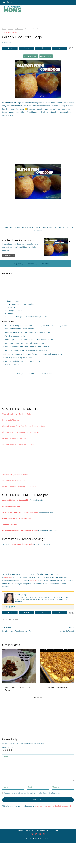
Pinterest (33, 580)
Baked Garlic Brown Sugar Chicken (16, 518)
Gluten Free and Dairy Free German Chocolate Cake (23, 426)
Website (55, 787)
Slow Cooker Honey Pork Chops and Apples (20, 512)
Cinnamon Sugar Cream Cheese (15, 474)
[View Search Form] (72, 2)
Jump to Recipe (31, 56)
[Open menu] (72, 9)
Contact (55, 830)
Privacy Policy (42, 830)
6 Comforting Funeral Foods (55, 687)
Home (4, 29)
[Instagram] (7, 2)
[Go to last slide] (4, 672)
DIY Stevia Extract (67, 629)
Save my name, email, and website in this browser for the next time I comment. (32, 793)
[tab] (34, 697)
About (20, 830)
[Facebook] (4, 2)
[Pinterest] (11, 2)
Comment (7, 757)
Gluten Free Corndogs (10, 619)
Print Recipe (47, 56)
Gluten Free (19, 29)
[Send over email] (59, 48)
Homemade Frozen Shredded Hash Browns (20, 531)
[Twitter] (7, 607)
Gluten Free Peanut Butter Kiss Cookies (18, 444)
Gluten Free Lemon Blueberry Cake (16, 414)
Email (30, 787)
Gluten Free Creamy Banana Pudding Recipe (20, 432)
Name (6, 787)
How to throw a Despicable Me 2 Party (17, 629)
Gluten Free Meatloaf (11, 506)
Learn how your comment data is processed (53, 806)
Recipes (10, 29)
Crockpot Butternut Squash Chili (15, 500)
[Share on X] (43, 48)
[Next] (71, 672)
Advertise (30, 830)
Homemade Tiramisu (10, 420)
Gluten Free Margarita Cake (13, 481)
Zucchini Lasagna (9, 525)
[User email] (14, 607)
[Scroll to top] (71, 836)
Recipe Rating (8, 747)
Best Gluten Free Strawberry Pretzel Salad (19, 487)
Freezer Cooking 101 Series (22, 544)
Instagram (8, 577)
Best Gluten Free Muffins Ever (14, 438)
